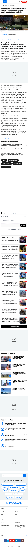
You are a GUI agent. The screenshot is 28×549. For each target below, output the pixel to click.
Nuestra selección (8, 354)
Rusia (4, 160)
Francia (4, 487)
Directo (24, 1)
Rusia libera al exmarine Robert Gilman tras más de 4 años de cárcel (12, 149)
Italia (5, 490)
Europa (2, 511)
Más (2, 535)
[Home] (1, 5)
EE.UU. (13, 5)
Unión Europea (17, 494)
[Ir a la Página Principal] (5, 1)
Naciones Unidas (13, 160)
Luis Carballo (5, 34)
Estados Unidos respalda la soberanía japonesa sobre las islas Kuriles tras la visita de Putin (11, 145)
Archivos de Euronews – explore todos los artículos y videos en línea (20, 526)
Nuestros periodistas (5, 525)
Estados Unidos (6, 163)
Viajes (2, 519)
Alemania (10, 497)
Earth (16, 514)
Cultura (16, 519)
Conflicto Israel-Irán (8, 484)
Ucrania (8, 494)
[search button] (24, 475)
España (23, 487)
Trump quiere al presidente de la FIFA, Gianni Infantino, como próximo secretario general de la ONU (12, 154)
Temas (2, 508)
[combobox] (14, 475)
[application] (14, 22)
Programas (17, 522)
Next (2, 517)
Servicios (3, 532)
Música (18, 497)
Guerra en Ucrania (21, 484)
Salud (16, 517)
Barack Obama (6, 166)
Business (3, 514)
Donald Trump (14, 490)
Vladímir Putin (17, 163)
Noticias (5, 5)
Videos (2, 522)
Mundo (9, 5)
